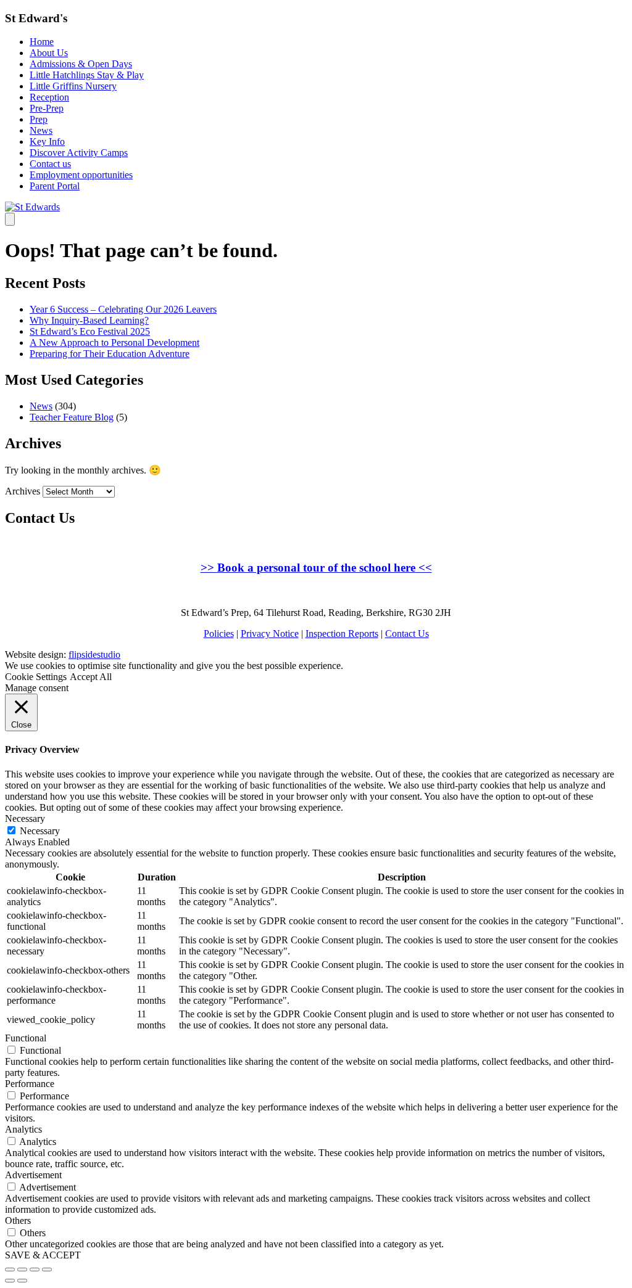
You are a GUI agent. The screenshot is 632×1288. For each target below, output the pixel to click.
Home (42, 41)
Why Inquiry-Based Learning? (89, 320)
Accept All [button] (91, 676)
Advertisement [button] (33, 1175)
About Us (49, 52)
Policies (219, 633)
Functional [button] (25, 1038)
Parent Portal (55, 186)
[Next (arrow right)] (22, 1280)
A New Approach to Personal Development (114, 342)
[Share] (22, 1269)
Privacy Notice (270, 633)
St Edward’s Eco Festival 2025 (90, 331)
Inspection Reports (342, 633)
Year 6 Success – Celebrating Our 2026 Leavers (123, 309)
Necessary (40, 831)
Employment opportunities (81, 175)
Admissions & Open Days (81, 64)
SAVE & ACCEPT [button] (43, 1255)
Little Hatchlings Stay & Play (87, 75)
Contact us (50, 163)
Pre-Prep (47, 108)
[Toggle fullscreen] (35, 1269)
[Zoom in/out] (47, 1269)
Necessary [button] (25, 818)
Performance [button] (29, 1083)
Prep (39, 119)
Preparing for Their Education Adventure (109, 353)
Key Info (47, 141)
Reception (49, 97)
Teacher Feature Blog (72, 417)
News (41, 130)
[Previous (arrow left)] (10, 1280)
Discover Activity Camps (79, 152)
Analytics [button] (23, 1129)
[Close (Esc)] (10, 1269)
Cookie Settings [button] (36, 676)
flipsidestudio (94, 654)
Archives (22, 491)
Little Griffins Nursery (73, 86)
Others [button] (18, 1220)
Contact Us (407, 633)
